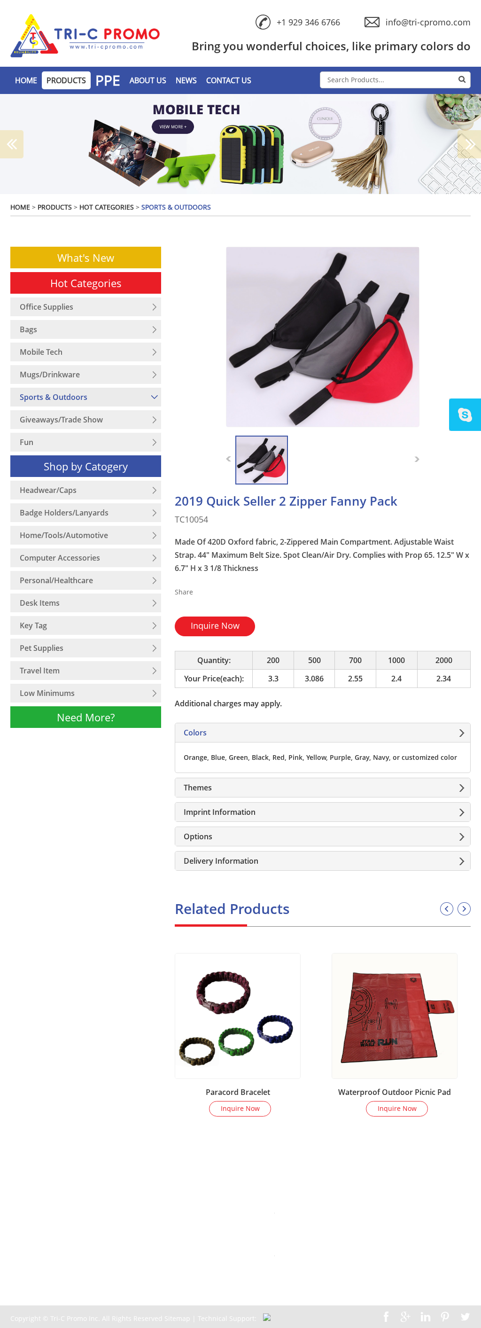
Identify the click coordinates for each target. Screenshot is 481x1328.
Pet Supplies (41, 648)
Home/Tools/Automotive (64, 535)
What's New (85, 257)
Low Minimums (47, 693)
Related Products (232, 908)
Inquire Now (215, 625)
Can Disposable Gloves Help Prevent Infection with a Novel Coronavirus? (397, 1258)
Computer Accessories (60, 558)
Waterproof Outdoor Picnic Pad (394, 1092)
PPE (107, 80)
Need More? (86, 717)
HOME (26, 80)
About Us (148, 80)
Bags (28, 329)
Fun (26, 442)
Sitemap (178, 1318)
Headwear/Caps (48, 490)
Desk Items (40, 603)
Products (66, 80)
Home (20, 207)
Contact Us (228, 80)
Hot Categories (106, 207)
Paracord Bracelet (238, 1092)
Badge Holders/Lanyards (64, 513)
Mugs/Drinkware (50, 374)
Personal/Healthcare (56, 580)
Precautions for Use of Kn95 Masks (380, 1210)
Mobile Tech (41, 352)
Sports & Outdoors (176, 207)
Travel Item (40, 670)
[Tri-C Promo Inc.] (85, 35)
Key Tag (33, 625)
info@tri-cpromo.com (428, 22)
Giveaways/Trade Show (61, 419)
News (186, 80)
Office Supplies (46, 307)
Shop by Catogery (86, 466)
